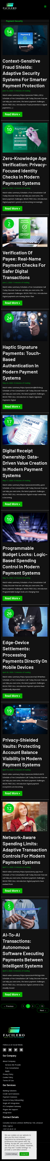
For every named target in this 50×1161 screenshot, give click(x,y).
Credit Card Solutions (11, 1094)
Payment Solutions (10, 1097)
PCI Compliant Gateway (12, 1106)
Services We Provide (13, 1065)
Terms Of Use (8, 1080)
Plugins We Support (10, 1109)
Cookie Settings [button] (11, 1154)
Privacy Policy (8, 1074)
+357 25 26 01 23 (9, 1129)
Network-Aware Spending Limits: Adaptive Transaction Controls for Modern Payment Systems (25, 849)
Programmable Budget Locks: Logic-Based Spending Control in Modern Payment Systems (25, 560)
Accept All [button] (24, 1154)
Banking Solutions (10, 1090)
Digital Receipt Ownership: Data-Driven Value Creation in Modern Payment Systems (25, 463)
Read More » (12, 114)
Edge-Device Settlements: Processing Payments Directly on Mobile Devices (25, 654)
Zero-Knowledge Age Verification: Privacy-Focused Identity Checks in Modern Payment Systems (25, 170)
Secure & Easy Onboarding (13, 1100)
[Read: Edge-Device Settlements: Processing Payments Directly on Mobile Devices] (25, 621)
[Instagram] (21, 1050)
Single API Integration (11, 1103)
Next (43, 1010)
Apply (7, 1071)
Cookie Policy (8, 1077)
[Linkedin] (4, 1050)
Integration (7, 1112)
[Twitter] (15, 1050)
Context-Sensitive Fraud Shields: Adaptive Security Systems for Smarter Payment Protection (25, 73)
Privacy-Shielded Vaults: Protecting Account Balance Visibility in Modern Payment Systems (22, 752)
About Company (9, 1061)
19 (42, 1006)
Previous (8, 1006)
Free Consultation (12, 1068)
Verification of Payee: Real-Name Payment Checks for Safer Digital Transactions (24, 265)
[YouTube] (10, 1050)
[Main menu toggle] (45, 6)
